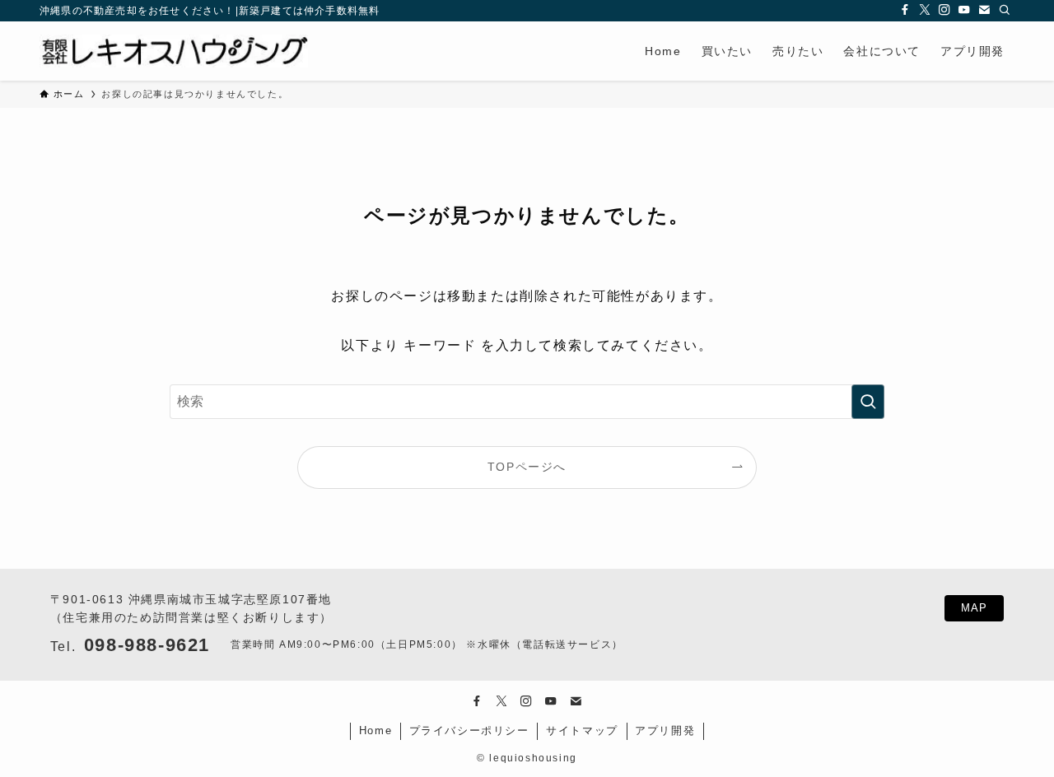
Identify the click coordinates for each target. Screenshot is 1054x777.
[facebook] (906, 11)
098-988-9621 (147, 645)
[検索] (1004, 11)
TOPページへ (527, 466)
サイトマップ (582, 730)
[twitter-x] (925, 11)
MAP (974, 608)
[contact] (985, 11)
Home (375, 730)
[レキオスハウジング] (174, 51)
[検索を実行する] (867, 401)
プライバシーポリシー (469, 730)
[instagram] (945, 11)
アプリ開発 (665, 730)
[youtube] (965, 11)
